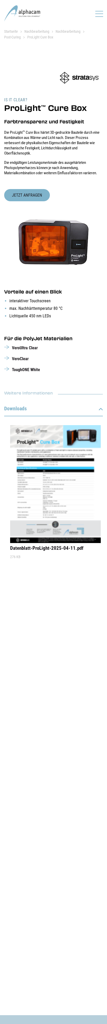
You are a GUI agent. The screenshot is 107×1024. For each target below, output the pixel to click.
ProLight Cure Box (40, 37)
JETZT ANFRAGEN (27, 195)
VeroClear (20, 358)
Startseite (11, 31)
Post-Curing (12, 37)
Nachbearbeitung (36, 31)
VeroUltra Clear (25, 347)
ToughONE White (26, 369)
